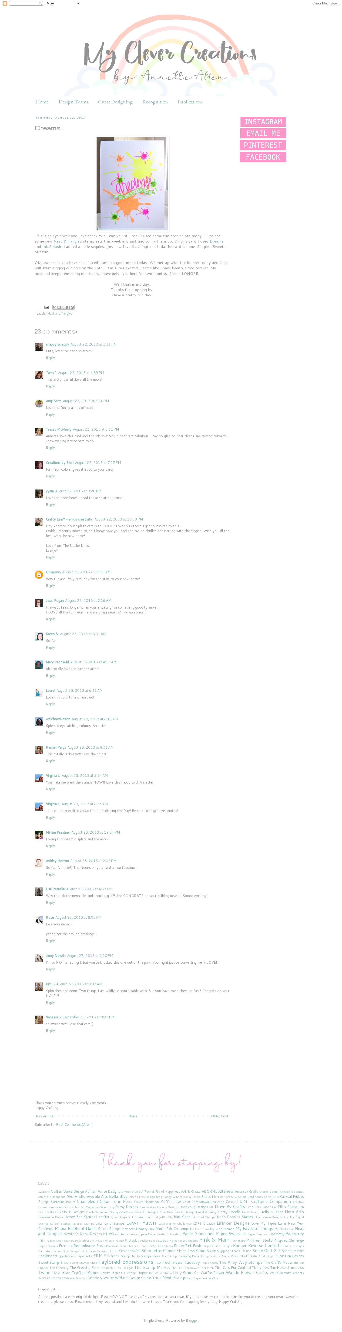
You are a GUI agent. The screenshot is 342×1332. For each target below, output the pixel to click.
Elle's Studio (287, 1206)
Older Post (219, 1116)
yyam (50, 491)
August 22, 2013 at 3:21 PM (93, 344)
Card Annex (255, 1197)
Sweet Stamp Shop (53, 1262)
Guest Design (184, 1212)
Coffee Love (171, 1201)
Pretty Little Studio (160, 1246)
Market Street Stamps (103, 1228)
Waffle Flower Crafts (247, 1272)
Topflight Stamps (86, 1272)
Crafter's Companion (271, 1201)
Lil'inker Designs (233, 1223)
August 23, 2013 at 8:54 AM (85, 775)
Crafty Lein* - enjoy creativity (69, 519)
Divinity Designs (167, 1207)
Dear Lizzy (107, 1207)
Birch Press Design (142, 1197)
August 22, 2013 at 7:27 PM (98, 462)
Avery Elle (75, 1196)
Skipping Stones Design (234, 1251)
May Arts (128, 1228)
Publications (190, 102)
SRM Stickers (106, 1256)
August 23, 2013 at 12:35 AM (86, 572)
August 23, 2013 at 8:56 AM (85, 803)
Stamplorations (210, 1256)
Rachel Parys (56, 747)
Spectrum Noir (293, 1250)
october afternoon (127, 1234)
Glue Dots (166, 1212)
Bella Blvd (118, 1196)
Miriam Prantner (58, 832)
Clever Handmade (147, 1201)
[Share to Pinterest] (72, 307)
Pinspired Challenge (289, 1240)
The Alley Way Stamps (240, 1262)
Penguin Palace (113, 1241)
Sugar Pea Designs (289, 1255)
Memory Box (145, 1228)
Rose (50, 917)
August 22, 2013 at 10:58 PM (118, 519)
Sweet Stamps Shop (83, 1263)
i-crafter (102, 1216)
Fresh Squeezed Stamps (103, 1212)
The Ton (176, 1268)
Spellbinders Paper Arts (75, 1256)
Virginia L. (53, 775)
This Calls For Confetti (233, 1267)
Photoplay (132, 1240)
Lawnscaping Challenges (175, 1224)
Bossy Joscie (191, 1197)
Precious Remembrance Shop (81, 1245)
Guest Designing (115, 102)
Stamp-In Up (130, 1256)
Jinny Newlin (56, 955)
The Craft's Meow (278, 1262)
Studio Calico (230, 1256)
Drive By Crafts (230, 1206)
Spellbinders (47, 1255)
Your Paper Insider (198, 1278)
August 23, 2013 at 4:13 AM (93, 662)
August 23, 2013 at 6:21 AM (80, 690)
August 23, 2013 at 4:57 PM (89, 889)
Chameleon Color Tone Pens (105, 1201)
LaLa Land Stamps (110, 1223)
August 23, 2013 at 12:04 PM (95, 832)
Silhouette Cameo (158, 1250)
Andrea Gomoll (269, 1192)
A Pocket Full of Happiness (160, 1191)
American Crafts (246, 1191)
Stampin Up (169, 1256)
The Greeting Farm (84, 1267)
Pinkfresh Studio (260, 1240)
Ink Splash (51, 246)
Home (42, 102)
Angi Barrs (53, 400)
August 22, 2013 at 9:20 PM (78, 491)
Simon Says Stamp (191, 1250)
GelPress (127, 1212)
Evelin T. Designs (71, 1211)
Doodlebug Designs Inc (196, 1207)
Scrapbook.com (107, 1251)
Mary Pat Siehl (57, 662)
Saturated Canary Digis (53, 1251)
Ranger (240, 1245)
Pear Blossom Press (88, 1241)
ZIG (215, 1278)
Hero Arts (294, 1212)
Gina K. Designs (146, 1212)
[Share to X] (63, 307)
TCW (158, 1263)
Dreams (217, 241)
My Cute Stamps (222, 1228)
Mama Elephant (70, 1228)
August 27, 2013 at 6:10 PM (90, 955)
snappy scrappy (57, 344)
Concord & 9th (237, 1201)
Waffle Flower (212, 1272)
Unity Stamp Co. (186, 1272)
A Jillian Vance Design (67, 1191)
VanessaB (53, 1017)
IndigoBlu (160, 1217)
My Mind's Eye (284, 1229)
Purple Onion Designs (217, 1246)
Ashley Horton (57, 860)
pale (144, 1234)
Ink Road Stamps (203, 1217)
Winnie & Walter (101, 1277)
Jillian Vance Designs (268, 1217)
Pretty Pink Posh (187, 1245)
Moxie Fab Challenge (172, 1228)
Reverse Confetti (264, 1245)
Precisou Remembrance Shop (126, 1246)
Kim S (50, 984)
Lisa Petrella (55, 889)
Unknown (53, 572)
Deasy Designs (126, 1206)
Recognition (155, 102)
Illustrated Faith (141, 1217)
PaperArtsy (276, 1234)
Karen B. (52, 633)
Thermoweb (191, 1268)
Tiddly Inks (260, 1267)
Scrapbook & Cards (83, 1251)
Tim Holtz (278, 1267)
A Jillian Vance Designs (102, 1191)
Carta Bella (271, 1197)
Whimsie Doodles (50, 1278)
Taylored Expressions (125, 1262)
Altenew (226, 1191)
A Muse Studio (130, 1192)
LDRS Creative (204, 1223)
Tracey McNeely (58, 429)
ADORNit (209, 1191)
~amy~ (51, 372)
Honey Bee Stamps (79, 1216)
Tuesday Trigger (136, 1272)
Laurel (50, 690)
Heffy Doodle (229, 1211)
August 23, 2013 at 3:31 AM (83, 633)
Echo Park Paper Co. (261, 1207)
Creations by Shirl (60, 462)
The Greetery (59, 1267)
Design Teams (73, 102)
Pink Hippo (238, 1241)
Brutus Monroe (212, 1196)
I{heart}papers (120, 1217)
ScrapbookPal (129, 1250)
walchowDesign (58, 718)
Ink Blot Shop (179, 1216)
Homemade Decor (50, 1217)
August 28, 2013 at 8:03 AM (79, 984)
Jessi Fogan (55, 600)
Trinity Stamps (111, 1272)
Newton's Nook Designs (83, 1233)
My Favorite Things (254, 1228)
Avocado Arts (97, 1196)
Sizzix (211, 1250)
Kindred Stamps (83, 1224)
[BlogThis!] (59, 307)
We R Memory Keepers (287, 1272)
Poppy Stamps (48, 1246)
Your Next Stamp (168, 1277)
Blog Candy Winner (169, 1197)
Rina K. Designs (293, 1246)
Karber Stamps (60, 1224)
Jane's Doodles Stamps (234, 1216)
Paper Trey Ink (257, 1234)
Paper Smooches (198, 1233)
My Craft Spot (199, 1229)
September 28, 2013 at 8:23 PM (88, 1017)
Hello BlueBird (271, 1211)
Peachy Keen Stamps (60, 1241)
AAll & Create (191, 1191)
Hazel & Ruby (206, 1212)
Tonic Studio (61, 1272)
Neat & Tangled (68, 241)
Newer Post (45, 1116)
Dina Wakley (147, 1207)
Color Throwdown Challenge (203, 1201)
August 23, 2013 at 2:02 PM (93, 860)
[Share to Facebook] (68, 307)
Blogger (192, 1320)
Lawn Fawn (141, 1222)
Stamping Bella (188, 1256)
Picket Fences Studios (183, 1241)
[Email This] (54, 307)
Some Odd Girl (266, 1250)
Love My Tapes (263, 1223)
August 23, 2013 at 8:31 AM (90, 747)
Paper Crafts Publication (164, 1234)
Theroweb (207, 1268)
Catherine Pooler (63, 1201)
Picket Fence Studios (154, 1241)
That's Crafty (209, 1263)
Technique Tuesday (181, 1262)
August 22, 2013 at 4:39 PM (81, 372)
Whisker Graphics (75, 1278)
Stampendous (150, 1256)
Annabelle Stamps (292, 1192)
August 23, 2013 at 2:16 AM (88, 600)
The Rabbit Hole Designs (116, 1268)
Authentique (57, 1197)
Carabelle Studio (235, 1197)
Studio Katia (249, 1256)
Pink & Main (214, 1239)
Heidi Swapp (250, 1212)
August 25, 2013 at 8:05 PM (78, 917)
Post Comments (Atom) (74, 1124)
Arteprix (43, 1197)
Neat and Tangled (60, 313)
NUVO (108, 1233)
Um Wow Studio (160, 1273)
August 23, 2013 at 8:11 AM (95, 718)
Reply (50, 357)
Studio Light (266, 1256)
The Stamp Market (152, 1267)
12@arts (44, 1192)
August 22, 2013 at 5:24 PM (86, 400)
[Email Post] (46, 307)
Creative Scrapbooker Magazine (77, 1207)
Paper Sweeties (231, 1233)
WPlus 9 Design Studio (133, 1277)
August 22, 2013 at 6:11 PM (96, 429)
